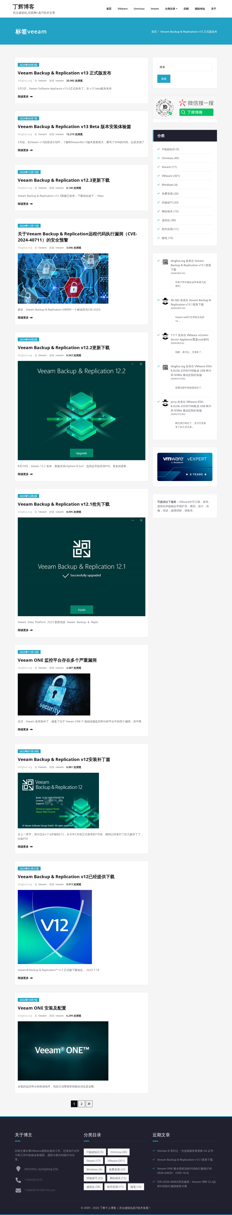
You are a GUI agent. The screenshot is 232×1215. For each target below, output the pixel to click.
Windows (167, 184)
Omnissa (139, 8)
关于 (213, 8)
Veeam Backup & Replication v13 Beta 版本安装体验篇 (74, 126)
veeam (59, 80)
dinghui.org (178, 261)
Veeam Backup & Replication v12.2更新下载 (64, 347)
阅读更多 (23, 96)
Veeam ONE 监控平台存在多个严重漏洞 (57, 660)
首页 (108, 8)
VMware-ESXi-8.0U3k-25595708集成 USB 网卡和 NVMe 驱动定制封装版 (191, 370)
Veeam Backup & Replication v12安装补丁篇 (64, 759)
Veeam (155, 8)
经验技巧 (167, 202)
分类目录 (170, 8)
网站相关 (167, 211)
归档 (186, 8)
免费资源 (167, 193)
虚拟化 (166, 220)
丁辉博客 (23, 6)
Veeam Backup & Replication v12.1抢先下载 (64, 504)
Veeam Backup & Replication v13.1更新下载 (191, 265)
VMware (123, 8)
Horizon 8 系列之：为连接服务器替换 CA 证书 (185, 1150)
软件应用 (167, 229)
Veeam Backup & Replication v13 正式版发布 (188, 31)
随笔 (164, 238)
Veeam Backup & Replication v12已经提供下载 (66, 876)
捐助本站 (200, 8)
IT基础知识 (168, 149)
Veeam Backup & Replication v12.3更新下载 (64, 180)
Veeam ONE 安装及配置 (42, 1008)
